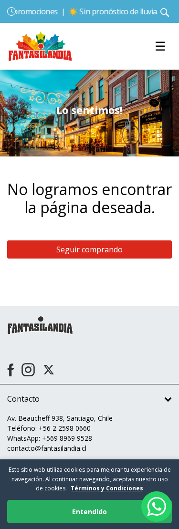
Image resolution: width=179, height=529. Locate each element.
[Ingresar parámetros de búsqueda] (165, 11)
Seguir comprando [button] (89, 249)
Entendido (89, 511)
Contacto (23, 399)
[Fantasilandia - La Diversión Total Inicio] (40, 45)
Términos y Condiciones (107, 488)
